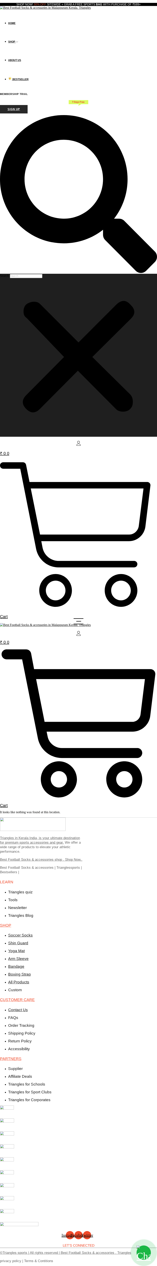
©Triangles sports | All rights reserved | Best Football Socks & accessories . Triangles (65, 1253)
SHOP (5, 925)
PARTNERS (10, 1059)
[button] (78, 194)
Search (4, 275)
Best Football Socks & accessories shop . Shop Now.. (41, 860)
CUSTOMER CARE (17, 1000)
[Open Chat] (144, 1252)
